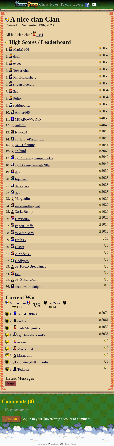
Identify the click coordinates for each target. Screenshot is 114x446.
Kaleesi (20, 125)
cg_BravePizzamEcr (30, 139)
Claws (19, 247)
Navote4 (21, 132)
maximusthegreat (27, 206)
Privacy (73, 444)
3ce (15, 91)
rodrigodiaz (21, 105)
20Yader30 (23, 254)
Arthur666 (22, 112)
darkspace (22, 186)
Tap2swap (55, 303)
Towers (66, 4)
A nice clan (18, 303)
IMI (17, 274)
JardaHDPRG (27, 314)
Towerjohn (21, 70)
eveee (17, 63)
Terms (67, 444)
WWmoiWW (24, 233)
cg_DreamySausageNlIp (32, 165)
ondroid (22, 321)
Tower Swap (42, 444)
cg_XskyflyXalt (26, 279)
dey (17, 193)
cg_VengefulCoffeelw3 (33, 362)
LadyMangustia (28, 328)
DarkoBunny (24, 211)
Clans (43, 4)
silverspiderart (23, 84)
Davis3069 (22, 219)
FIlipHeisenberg (25, 77)
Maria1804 (21, 49)
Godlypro (22, 261)
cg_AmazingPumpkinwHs (34, 158)
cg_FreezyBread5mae (30, 266)
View (11, 383)
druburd (20, 151)
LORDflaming (25, 145)
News (54, 4)
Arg (17, 172)
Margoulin (22, 199)
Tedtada (23, 369)
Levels (78, 4)
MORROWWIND (28, 119)
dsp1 (39, 35)
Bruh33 (20, 240)
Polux (17, 98)
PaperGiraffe (24, 226)
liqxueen (21, 179)
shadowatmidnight (28, 287)
